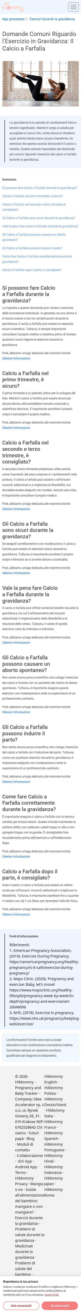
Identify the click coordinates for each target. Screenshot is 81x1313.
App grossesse (13, 18)
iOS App (25, 1161)
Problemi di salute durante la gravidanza (29, 1234)
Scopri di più (52, 1294)
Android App (26, 1166)
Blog (30, 1138)
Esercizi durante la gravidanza (52, 18)
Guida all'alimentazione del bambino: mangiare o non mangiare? (29, 1201)
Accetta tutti (60, 1306)
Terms (20, 1172)
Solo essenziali (21, 1306)
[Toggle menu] (73, 7)
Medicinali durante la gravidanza (24, 1251)
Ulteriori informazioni (16, 358)
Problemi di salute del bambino (25, 1268)
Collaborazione (30, 1155)
